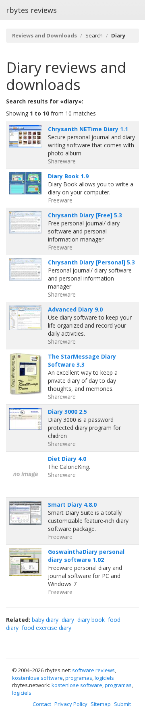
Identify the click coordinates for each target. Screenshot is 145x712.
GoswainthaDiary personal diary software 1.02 (86, 555)
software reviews (93, 670)
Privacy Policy (70, 704)
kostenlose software (37, 677)
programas (78, 677)
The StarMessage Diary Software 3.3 (82, 360)
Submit (122, 704)
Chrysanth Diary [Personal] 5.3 (91, 262)
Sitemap (101, 704)
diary (68, 619)
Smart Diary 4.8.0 (72, 504)
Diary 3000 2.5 (67, 411)
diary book (91, 619)
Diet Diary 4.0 (67, 458)
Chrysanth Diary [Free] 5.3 (85, 215)
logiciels (104, 677)
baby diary (45, 619)
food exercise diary (46, 628)
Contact (42, 704)
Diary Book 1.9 (68, 176)
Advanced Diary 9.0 (75, 309)
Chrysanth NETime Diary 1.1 (88, 129)
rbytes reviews (31, 10)
